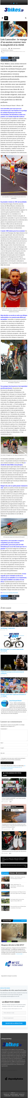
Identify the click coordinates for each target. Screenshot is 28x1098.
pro (21, 51)
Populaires (5, 873)
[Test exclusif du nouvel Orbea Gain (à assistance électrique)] (5, 908)
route (24, 51)
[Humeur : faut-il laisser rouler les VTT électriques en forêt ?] (5, 879)
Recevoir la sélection (14, 1023)
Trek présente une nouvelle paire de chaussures (14, 851)
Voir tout (23, 920)
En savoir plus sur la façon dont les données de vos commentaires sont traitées (13, 767)
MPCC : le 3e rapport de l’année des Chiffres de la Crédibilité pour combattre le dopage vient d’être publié (13, 860)
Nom (2, 742)
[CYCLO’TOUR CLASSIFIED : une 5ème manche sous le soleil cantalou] (14, 787)
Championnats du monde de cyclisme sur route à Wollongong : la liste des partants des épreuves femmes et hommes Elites (14, 825)
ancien (4, 51)
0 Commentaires (16, 48)
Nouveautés (14, 941)
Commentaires (20, 873)
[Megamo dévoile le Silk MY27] (14, 933)
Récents (13, 873)
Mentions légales (14, 1094)
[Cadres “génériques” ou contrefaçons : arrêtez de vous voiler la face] (5, 886)
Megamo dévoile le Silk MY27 (12, 945)
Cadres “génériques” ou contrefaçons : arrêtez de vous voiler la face (17, 886)
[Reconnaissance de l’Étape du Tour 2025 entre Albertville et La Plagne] (5, 893)
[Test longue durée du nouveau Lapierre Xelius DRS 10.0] (5, 901)
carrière (6, 51)
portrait (19, 51)
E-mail (2, 748)
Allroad (9, 941)
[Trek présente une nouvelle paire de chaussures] (14, 840)
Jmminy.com (6, 1094)
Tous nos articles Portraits (10, 593)
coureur (10, 51)
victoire (2, 52)
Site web (2, 753)
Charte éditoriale (15, 1095)
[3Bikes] (12, 1044)
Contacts (22, 1095)
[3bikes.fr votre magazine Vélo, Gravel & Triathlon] (2, 18)
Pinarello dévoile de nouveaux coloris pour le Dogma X (14, 865)
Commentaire (4, 728)
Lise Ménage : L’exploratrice (8, 628)
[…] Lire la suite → (19, 953)
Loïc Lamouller (15, 51)
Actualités (4, 941)
